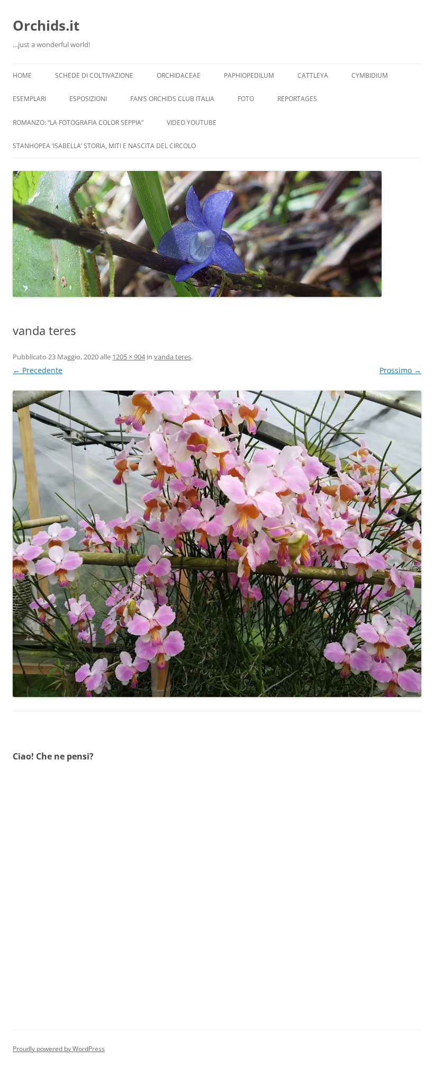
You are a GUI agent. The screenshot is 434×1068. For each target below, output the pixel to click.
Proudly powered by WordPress (59, 1048)
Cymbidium (369, 75)
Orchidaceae (179, 75)
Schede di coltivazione (94, 75)
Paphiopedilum (249, 75)
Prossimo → (400, 370)
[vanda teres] (217, 544)
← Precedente (37, 370)
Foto (246, 98)
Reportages (297, 98)
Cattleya (312, 75)
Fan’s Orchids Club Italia (172, 98)
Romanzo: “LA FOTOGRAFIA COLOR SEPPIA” (78, 122)
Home (22, 75)
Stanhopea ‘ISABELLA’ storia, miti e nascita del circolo (104, 145)
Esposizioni (88, 98)
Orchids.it (46, 25)
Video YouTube (191, 122)
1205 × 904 (128, 356)
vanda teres (172, 356)
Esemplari (29, 98)
